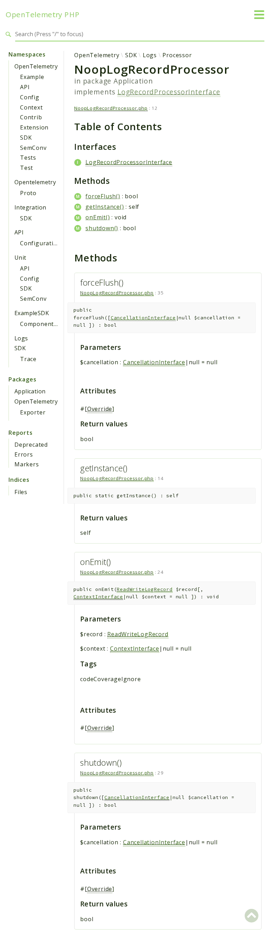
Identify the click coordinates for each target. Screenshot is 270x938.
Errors (23, 454)
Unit (20, 257)
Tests (28, 157)
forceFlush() (102, 196)
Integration (30, 207)
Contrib (31, 117)
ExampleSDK (31, 313)
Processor (177, 55)
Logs (21, 338)
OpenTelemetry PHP (42, 14)
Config (29, 97)
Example (32, 77)
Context (31, 107)
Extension (34, 127)
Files (20, 492)
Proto (28, 193)
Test (26, 168)
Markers (26, 464)
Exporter (32, 412)
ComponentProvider (49, 324)
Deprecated (31, 444)
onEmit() (97, 217)
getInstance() (104, 207)
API (25, 87)
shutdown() (101, 228)
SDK (26, 137)
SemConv (33, 148)
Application (29, 391)
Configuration (40, 243)
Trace (28, 359)
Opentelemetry (35, 182)
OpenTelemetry (36, 66)
